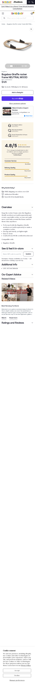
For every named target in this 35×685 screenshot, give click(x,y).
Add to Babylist (17, 92)
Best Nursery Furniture (10, 306)
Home (3, 24)
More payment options (17, 103)
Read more (13, 318)
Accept (17, 670)
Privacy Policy (26, 665)
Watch (4, 318)
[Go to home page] (17, 13)
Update (28, 254)
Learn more (15, 126)
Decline (17, 675)
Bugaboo (4, 71)
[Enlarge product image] (31, 29)
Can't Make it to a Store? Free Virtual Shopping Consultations (17, 7)
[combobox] (18, 18)
